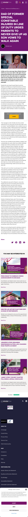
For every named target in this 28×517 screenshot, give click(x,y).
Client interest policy (6, 444)
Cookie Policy (4, 433)
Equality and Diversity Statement (9, 474)
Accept (14, 503)
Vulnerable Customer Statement (9, 484)
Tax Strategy (4, 477)
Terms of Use (4, 440)
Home (2, 8)
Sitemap (3, 462)
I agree (14, 116)
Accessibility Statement (6, 481)
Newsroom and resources (12, 8)
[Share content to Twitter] (12, 242)
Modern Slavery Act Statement (8, 470)
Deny (14, 506)
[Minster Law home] (6, 2)
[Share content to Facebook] (16, 242)
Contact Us (3, 452)
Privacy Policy (14, 513)
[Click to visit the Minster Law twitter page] (23, 401)
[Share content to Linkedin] (20, 242)
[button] (26, 489)
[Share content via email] (24, 242)
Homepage (3, 430)
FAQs (2, 459)
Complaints (4, 455)
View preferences (14, 510)
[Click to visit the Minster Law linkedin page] (26, 401)
